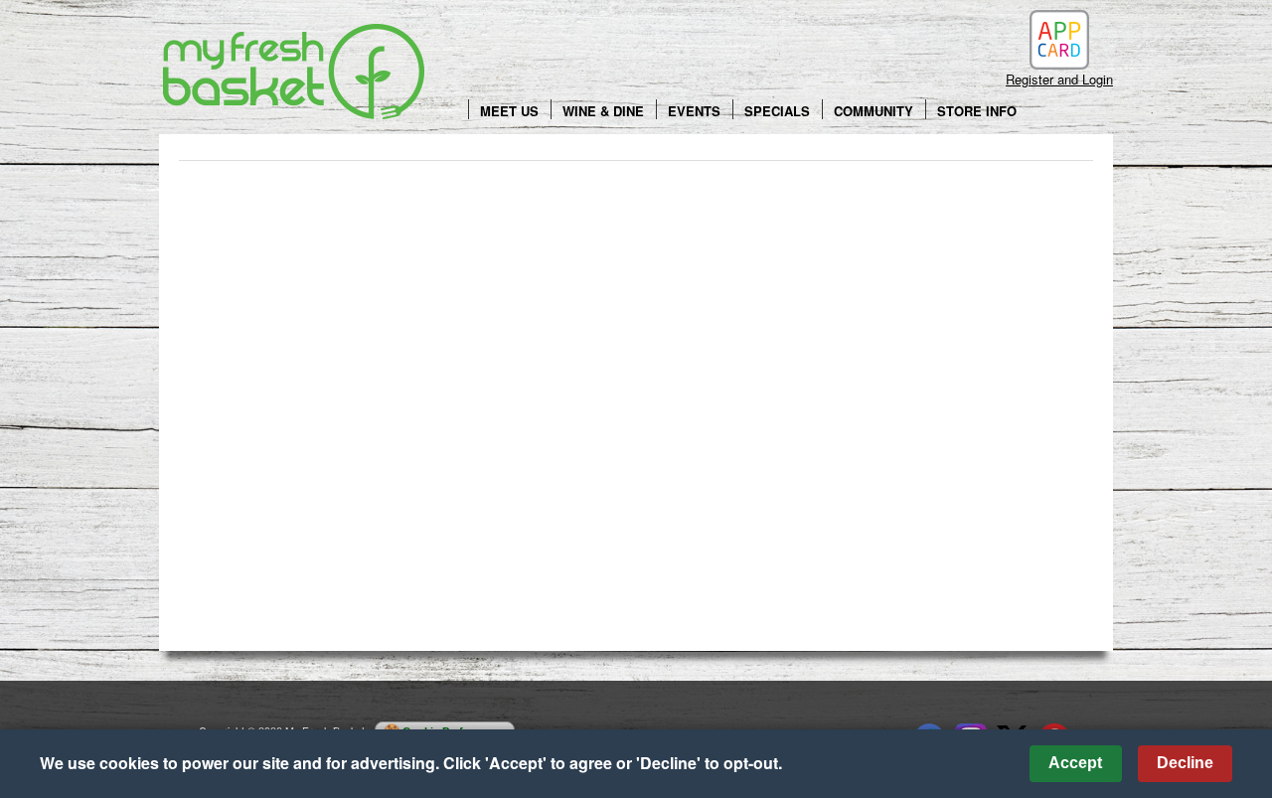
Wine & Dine (603, 110)
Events (694, 110)
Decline (1185, 762)
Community (873, 110)
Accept (1075, 762)
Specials (777, 110)
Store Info (977, 110)
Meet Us (509, 110)
